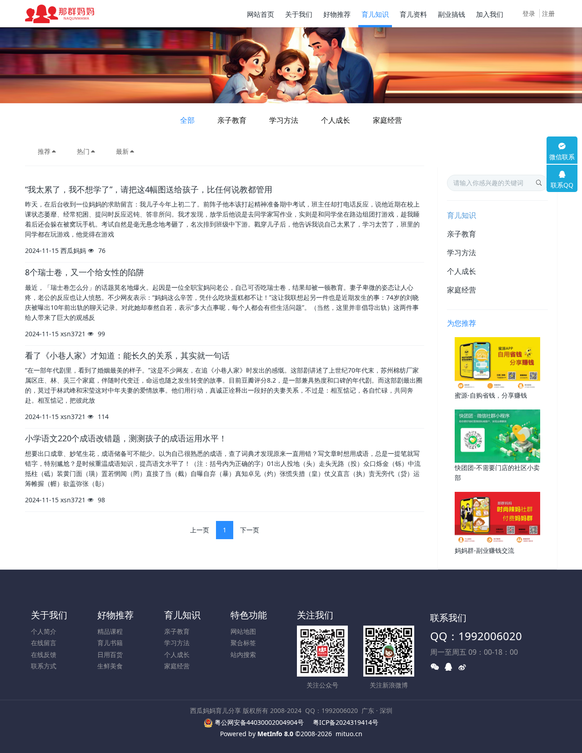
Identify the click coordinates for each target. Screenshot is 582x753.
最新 (122, 151)
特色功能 (249, 615)
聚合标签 (243, 642)
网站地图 (243, 631)
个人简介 (43, 631)
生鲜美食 (110, 666)
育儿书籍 (110, 642)
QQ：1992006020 (476, 635)
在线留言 (43, 642)
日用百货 (110, 654)
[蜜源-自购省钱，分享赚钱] (497, 363)
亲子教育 (231, 120)
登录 (528, 13)
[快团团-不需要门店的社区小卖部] (497, 435)
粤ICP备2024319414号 (345, 722)
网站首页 (260, 14)
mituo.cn (349, 733)
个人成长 (335, 120)
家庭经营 (387, 120)
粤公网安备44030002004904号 (259, 722)
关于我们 (49, 615)
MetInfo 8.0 (275, 733)
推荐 (44, 151)
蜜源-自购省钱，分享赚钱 (491, 395)
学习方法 (283, 120)
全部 (187, 120)
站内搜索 (243, 654)
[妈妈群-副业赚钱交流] (497, 518)
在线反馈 (43, 654)
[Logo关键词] (59, 13)
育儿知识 (461, 215)
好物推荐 (115, 615)
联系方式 (43, 666)
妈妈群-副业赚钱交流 (484, 550)
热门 (83, 151)
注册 (548, 13)
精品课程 (110, 631)
